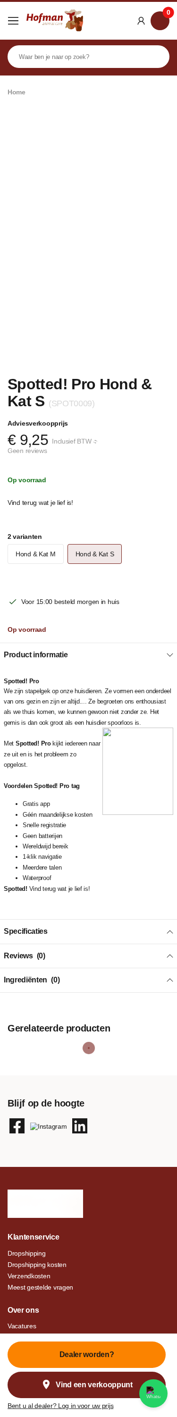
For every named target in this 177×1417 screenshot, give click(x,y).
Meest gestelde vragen (40, 1287)
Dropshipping (27, 1253)
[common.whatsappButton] (153, 1393)
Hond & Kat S (95, 554)
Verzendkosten (29, 1276)
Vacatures (22, 1326)
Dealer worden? (86, 1354)
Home (16, 92)
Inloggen (141, 20)
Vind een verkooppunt (94, 1385)
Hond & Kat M (36, 554)
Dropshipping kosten (37, 1264)
